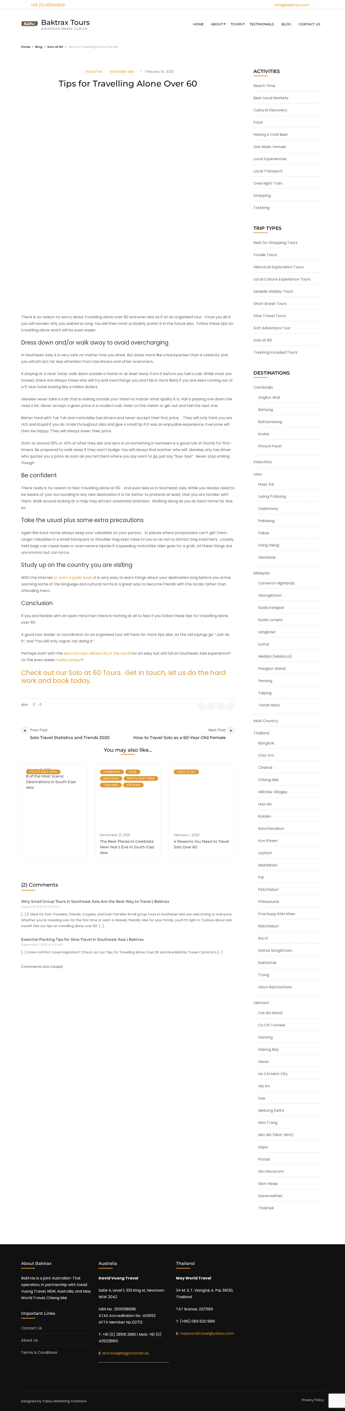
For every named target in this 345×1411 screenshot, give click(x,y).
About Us (29, 1340)
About (217, 24)
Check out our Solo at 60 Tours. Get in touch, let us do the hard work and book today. (123, 676)
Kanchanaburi (271, 828)
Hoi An (264, 1086)
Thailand (111, 785)
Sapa (263, 1147)
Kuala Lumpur (68, 660)
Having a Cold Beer (270, 134)
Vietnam (133, 785)
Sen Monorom (271, 1171)
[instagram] (321, 2)
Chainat (265, 767)
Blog (286, 24)
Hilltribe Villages (272, 792)
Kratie (263, 434)
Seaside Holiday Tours (273, 291)
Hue (261, 1098)
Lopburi (265, 853)
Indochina (262, 462)
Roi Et (263, 938)
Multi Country (265, 721)
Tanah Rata (269, 705)
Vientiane (267, 557)
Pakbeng (266, 520)
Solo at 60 (94, 72)
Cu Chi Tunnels (271, 1025)
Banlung (265, 409)
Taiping (265, 693)
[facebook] (316, 2)
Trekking (261, 207)
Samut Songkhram (275, 950)
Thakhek (266, 1208)
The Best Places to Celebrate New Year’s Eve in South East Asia (127, 847)
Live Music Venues (269, 146)
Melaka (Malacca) (275, 656)
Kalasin (264, 816)
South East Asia (122, 72)
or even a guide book (73, 577)
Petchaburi (268, 889)
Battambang (270, 422)
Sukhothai (267, 962)
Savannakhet (270, 1196)
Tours (236, 24)
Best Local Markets (270, 98)
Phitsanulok (268, 901)
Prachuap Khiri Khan (276, 914)
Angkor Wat (269, 397)
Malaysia (111, 778)
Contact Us (309, 24)
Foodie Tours (265, 255)
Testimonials (261, 24)
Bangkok (266, 743)
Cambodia (112, 772)
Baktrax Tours (65, 22)
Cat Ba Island (270, 1013)
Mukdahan (267, 865)
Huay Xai (266, 484)
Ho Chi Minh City (273, 1074)
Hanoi (263, 1061)
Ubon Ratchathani (275, 987)
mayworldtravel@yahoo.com (207, 1333)
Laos (133, 772)
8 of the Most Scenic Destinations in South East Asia (51, 782)
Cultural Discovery (270, 110)
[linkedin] (221, 706)
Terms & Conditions (39, 1352)
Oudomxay (268, 508)
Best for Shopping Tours (275, 242)
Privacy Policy (313, 1400)
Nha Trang (267, 1122)
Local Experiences (270, 159)
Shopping (262, 195)
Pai (261, 877)
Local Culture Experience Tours (281, 279)
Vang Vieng (268, 545)
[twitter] (211, 706)
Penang (265, 680)
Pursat (264, 1159)
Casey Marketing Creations (64, 1401)
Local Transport (268, 171)
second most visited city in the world (97, 653)
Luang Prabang (272, 496)
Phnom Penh (270, 446)
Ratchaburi (268, 926)
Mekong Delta (271, 1110)
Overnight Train (267, 183)
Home (198, 24)
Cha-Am (266, 755)
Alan (24, 704)
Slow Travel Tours (269, 316)
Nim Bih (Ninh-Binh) (276, 1135)
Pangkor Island (271, 668)
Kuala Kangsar (271, 607)
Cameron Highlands (276, 583)
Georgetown (270, 595)
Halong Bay (268, 1049)
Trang (263, 975)
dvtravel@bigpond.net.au (125, 1353)
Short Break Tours (270, 303)
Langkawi (266, 632)
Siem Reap (268, 1183)
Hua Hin (265, 804)
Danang (265, 1037)
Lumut (263, 644)
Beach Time (264, 85)
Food (258, 122)
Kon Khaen (268, 840)
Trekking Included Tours (275, 352)
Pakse (263, 533)
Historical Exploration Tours (278, 267)
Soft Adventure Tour (272, 328)
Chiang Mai (268, 779)
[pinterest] (230, 706)
